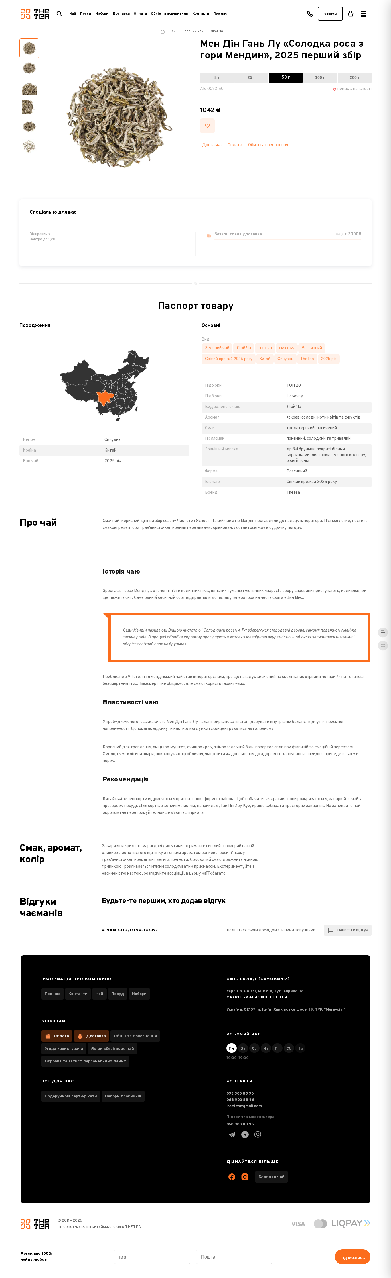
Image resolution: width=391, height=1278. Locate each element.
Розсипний (311, 348)
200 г (355, 77)
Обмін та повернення (169, 14)
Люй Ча (243, 348)
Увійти (330, 14)
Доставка (121, 14)
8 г (217, 77)
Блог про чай (271, 1177)
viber (258, 1134)
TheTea (307, 358)
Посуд (117, 994)
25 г (251, 77)
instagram (245, 1177)
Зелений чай (217, 348)
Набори (139, 994)
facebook (232, 1177)
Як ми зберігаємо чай (112, 1048)
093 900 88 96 (240, 1093)
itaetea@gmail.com (244, 1106)
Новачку (286, 348)
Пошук (59, 14)
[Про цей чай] (383, 632)
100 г (320, 77)
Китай (265, 358)
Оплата (140, 14)
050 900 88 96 (240, 1124)
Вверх (383, 645)
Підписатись (353, 1257)
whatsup (245, 1134)
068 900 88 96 (240, 1099)
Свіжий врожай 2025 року (228, 358)
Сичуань (285, 358)
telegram (232, 1134)
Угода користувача (64, 1048)
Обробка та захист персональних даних (85, 1061)
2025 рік (328, 358)
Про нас (220, 14)
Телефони (310, 14)
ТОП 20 (265, 348)
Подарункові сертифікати (71, 1096)
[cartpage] (351, 14)
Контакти (200, 14)
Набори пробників (123, 1096)
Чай (99, 994)
